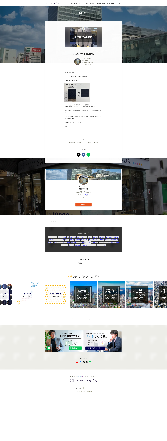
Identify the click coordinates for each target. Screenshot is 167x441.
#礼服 (68, 237)
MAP (86, 194)
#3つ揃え (101, 242)
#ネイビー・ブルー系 (114, 242)
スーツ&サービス (83, 3)
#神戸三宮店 (109, 237)
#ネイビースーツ (84, 237)
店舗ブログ (80, 233)
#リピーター (62, 242)
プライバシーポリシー (78, 388)
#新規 (104, 245)
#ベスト (59, 237)
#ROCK (90, 237)
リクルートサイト (88, 388)
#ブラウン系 (56, 242)
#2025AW (72, 142)
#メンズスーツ (65, 245)
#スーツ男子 (95, 237)
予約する (84, 204)
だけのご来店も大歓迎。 (83, 277)
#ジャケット (71, 245)
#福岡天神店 (77, 239)
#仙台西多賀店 (84, 245)
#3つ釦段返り (102, 237)
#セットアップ (73, 237)
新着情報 (92, 3)
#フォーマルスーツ (74, 242)
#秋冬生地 (101, 239)
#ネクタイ (67, 239)
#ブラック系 (106, 242)
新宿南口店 (83, 188)
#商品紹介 (95, 142)
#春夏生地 (77, 245)
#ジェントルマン (94, 242)
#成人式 (72, 239)
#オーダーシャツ (53, 237)
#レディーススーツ (60, 239)
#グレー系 (81, 242)
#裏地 (78, 237)
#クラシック (50, 242)
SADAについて (111, 3)
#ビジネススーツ (114, 239)
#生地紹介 (107, 239)
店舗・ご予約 (74, 3)
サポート (119, 3)
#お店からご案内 (80, 142)
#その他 (99, 245)
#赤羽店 (64, 237)
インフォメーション (100, 3)
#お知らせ (88, 142)
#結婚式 (68, 242)
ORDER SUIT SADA (81, 391)
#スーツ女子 (51, 239)
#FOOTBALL (84, 239)
